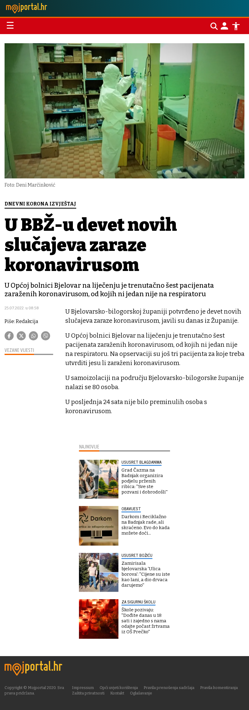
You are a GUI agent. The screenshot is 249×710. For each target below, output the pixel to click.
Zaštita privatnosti (88, 693)
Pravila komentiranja (219, 687)
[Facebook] (9, 335)
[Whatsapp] (33, 335)
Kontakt (117, 693)
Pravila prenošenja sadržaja (169, 687)
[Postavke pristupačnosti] (236, 26)
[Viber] (45, 335)
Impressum (83, 687)
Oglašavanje (141, 693)
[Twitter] (21, 335)
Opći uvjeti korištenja (119, 687)
